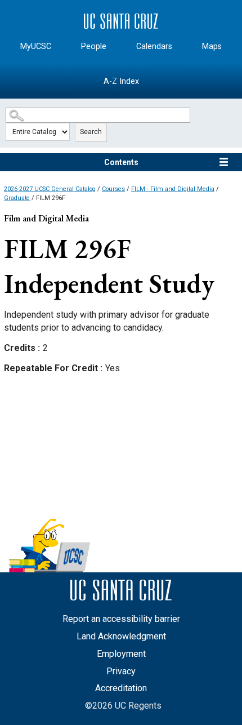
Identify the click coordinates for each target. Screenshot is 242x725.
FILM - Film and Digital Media (172, 189)
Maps (212, 46)
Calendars (154, 46)
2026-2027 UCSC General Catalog (50, 189)
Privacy (121, 671)
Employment (121, 653)
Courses (113, 189)
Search (91, 132)
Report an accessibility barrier (121, 618)
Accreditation (121, 688)
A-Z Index (121, 81)
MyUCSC (35, 46)
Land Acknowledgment (121, 636)
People (93, 46)
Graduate (17, 198)
